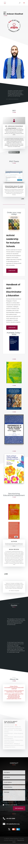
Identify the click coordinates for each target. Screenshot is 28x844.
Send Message (19, 808)
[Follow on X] (10, 829)
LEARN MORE (11, 270)
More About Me (14, 152)
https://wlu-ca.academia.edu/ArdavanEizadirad (14, 687)
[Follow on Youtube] (14, 829)
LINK (22, 198)
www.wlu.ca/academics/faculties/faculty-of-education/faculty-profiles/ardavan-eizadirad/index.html (14, 696)
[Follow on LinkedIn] (18, 829)
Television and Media (11, 805)
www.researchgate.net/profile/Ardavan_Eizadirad (14, 691)
